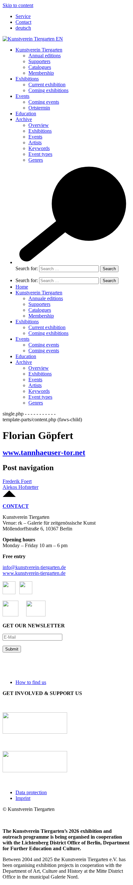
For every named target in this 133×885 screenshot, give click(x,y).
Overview (38, 125)
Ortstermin (39, 107)
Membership (41, 73)
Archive (23, 119)
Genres (35, 160)
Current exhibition (47, 84)
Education (25, 113)
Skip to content (18, 5)
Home (21, 287)
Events (22, 96)
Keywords (39, 148)
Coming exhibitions (48, 90)
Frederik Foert (17, 481)
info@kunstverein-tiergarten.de (34, 567)
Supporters (39, 61)
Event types (40, 154)
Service (23, 16)
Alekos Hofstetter (20, 487)
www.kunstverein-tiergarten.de (34, 573)
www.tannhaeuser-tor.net (44, 452)
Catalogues (39, 67)
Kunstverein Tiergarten (38, 49)
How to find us (30, 682)
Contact (23, 22)
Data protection (31, 792)
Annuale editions (45, 298)
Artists (35, 142)
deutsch (23, 28)
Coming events (43, 102)
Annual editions (44, 55)
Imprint (22, 798)
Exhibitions (27, 78)
